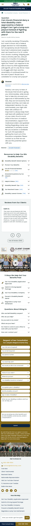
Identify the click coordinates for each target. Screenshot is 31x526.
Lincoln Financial (23, 13)
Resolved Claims (6, 474)
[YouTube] (2, 490)
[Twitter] (15, 490)
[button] (2, 4)
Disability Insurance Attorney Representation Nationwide (15, 4)
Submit (15, 425)
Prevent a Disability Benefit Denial (12, 508)
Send (27, 517)
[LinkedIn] (7, 490)
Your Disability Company (11, 13)
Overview (4, 469)
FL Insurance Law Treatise (9, 483)
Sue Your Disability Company (10, 505)
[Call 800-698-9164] (23, 5)
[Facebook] (11, 490)
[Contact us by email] (28, 5)
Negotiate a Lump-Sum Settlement (12, 511)
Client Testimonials (7, 472)
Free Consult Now (8, 524)
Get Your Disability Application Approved (14, 499)
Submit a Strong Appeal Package (12, 502)
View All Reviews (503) (15, 240)
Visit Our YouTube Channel (10, 480)
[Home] (2, 13)
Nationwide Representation (10, 477)
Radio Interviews (6, 486)
